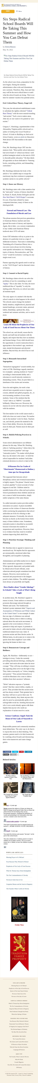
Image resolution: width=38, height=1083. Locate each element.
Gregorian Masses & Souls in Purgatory (19, 1009)
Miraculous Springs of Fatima (19, 1014)
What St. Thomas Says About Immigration (18, 871)
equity (6, 284)
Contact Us (20, 1073)
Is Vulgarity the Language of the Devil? (19, 1026)
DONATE (8, 11)
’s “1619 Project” (14, 197)
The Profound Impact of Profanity (19, 1029)
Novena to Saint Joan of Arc (14, 880)
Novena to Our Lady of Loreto (19, 996)
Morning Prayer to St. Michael (15, 857)
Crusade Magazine (19, 1062)
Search (25, 1073)
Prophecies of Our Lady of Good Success (18, 866)
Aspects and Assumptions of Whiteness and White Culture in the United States (19, 610)
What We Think (19, 1059)
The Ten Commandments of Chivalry (17, 875)
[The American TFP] (14, 5)
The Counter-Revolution (19, 1039)
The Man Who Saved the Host (19, 1032)
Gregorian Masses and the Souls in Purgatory (19, 884)
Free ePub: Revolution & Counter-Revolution (19, 1065)
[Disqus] (19, 825)
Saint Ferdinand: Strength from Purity (19, 1011)
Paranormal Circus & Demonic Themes (19, 1024)
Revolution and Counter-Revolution (19, 1041)
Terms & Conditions (26, 1075)
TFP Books (19, 1067)
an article (21, 137)
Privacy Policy (18, 1075)
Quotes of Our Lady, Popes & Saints (19, 991)
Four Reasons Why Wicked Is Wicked (17, 862)
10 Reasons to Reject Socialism (19, 1044)
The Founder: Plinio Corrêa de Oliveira (17, 889)
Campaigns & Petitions (19, 1049)
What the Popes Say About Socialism (19, 1047)
